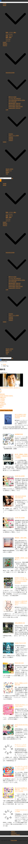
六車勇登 (2, 399)
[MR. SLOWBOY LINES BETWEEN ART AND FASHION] (8, 424)
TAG (7, 174)
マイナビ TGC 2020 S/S (15, 98)
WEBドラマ (9, 170)
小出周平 (2, 400)
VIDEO (4, 142)
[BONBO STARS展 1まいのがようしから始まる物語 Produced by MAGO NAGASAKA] (8, 588)
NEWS (4, 5)
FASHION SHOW (10, 72)
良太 (1, 407)
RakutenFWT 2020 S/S (14, 103)
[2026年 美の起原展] (8, 486)
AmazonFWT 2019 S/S (14, 105)
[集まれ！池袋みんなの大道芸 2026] (8, 693)
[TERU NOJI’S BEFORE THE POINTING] (8, 506)
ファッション (9, 34)
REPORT (5, 44)
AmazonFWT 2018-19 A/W (16, 106)
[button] (15, 31)
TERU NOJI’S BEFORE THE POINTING (20, 496)
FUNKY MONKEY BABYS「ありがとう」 (10, 387)
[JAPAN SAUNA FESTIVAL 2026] (8, 734)
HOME (4, 4)
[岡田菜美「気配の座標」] (8, 547)
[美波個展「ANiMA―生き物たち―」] (8, 568)
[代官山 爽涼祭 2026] (8, 633)
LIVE (7, 109)
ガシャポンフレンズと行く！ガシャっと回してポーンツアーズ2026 (21, 768)
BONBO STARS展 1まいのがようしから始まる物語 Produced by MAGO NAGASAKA (21, 580)
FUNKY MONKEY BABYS (6, 396)
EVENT (5, 42)
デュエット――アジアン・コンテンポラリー (20, 745)
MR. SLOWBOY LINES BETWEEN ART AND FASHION (20, 416)
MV (1, 391)
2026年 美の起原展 (20, 476)
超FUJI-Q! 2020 (12, 97)
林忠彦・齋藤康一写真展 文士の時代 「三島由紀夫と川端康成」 (21, 456)
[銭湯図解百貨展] (8, 444)
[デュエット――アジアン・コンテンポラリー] (8, 754)
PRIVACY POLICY (15, 835)
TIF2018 (11, 139)
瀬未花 (1, 405)
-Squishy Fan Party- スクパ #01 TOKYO (21, 705)
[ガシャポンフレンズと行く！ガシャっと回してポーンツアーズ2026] (8, 776)
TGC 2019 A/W (12, 102)
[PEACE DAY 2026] (8, 673)
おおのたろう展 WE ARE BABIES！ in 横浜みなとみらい (21, 602)
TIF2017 (11, 140)
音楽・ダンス (9, 36)
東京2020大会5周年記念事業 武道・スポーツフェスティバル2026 (21, 789)
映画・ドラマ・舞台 (11, 32)
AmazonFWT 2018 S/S (14, 108)
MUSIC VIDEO (9, 169)
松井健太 (2, 402)
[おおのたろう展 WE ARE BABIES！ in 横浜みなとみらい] (8, 611)
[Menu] (0, 180)
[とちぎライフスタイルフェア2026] (8, 819)
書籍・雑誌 (8, 37)
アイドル (8, 39)
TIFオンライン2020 (14, 135)
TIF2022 (11, 134)
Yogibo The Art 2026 (20, 643)
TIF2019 (11, 137)
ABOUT (13, 831)
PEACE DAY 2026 (19, 663)
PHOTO (5, 45)
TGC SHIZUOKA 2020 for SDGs (17, 100)
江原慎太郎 (3, 404)
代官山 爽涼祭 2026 (20, 623)
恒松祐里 (2, 394)
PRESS (7, 172)
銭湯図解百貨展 (19, 434)
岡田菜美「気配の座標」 (21, 538)
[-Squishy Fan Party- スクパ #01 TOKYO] (8, 714)
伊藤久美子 (3, 397)
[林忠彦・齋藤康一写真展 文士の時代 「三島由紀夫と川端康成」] (8, 464)
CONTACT (14, 833)
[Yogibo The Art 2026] (8, 653)
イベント (8, 41)
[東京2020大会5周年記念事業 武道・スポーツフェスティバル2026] (8, 798)
